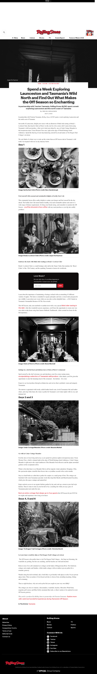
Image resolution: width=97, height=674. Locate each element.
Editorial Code (7, 633)
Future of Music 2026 (76, 38)
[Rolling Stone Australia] (48, 34)
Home (39, 83)
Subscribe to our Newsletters (60, 651)
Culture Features (54, 83)
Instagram (53, 645)
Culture (32, 38)
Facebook (53, 636)
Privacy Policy (7, 625)
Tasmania (32, 604)
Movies (41, 38)
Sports (73, 627)
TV (50, 38)
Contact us (6, 636)
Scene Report (60, 38)
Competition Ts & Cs (9, 628)
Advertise (5, 622)
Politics (73, 624)
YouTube (53, 648)
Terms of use (6, 631)
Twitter (53, 639)
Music (23, 38)
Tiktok (52, 642)
